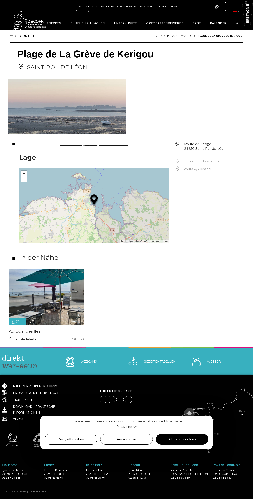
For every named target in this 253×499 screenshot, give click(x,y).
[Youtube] (120, 399)
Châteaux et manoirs (178, 36)
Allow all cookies (182, 439)
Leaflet (124, 241)
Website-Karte (37, 491)
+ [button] (24, 173)
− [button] (24, 178)
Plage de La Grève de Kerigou (220, 36)
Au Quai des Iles (24, 331)
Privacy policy (126, 426)
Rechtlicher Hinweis (14, 491)
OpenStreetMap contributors (154, 241)
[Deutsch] (234, 11)
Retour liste (25, 36)
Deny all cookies (71, 439)
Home (155, 36)
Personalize (126, 439)
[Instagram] (111, 399)
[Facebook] (103, 399)
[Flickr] (128, 399)
